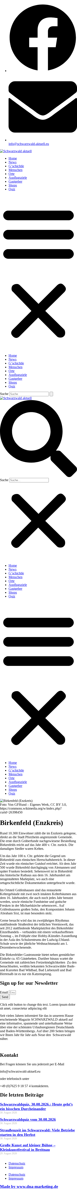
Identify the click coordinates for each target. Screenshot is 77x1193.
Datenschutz (17, 1163)
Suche (4, 394)
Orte (12, 174)
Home (13, 158)
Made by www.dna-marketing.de (29, 1186)
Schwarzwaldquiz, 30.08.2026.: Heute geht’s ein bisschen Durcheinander (36, 1106)
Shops (13, 185)
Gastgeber (15, 181)
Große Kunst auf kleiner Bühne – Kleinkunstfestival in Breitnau (27, 1147)
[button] (38, 272)
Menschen (15, 170)
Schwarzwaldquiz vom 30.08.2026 (28, 1119)
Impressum (16, 1167)
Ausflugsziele (18, 177)
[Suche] (51, 394)
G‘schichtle (16, 166)
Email (4, 992)
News (12, 162)
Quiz (12, 189)
